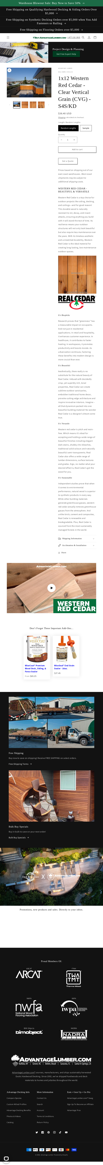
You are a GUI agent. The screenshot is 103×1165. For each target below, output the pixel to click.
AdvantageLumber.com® (23, 1072)
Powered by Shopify (61, 1155)
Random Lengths (68, 127)
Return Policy (43, 1122)
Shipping (61, 117)
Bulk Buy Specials (17, 837)
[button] (8, 37)
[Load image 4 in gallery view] (41, 104)
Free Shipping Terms (18, 764)
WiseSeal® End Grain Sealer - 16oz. (64, 667)
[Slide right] (49, 105)
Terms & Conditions (45, 1116)
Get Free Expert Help (66, 54)
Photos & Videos (14, 1116)
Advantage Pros (74, 1110)
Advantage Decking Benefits (19, 1110)
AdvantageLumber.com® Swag (80, 1098)
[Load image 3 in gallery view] (33, 104)
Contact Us (41, 1098)
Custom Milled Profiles (16, 1104)
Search (40, 1104)
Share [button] (63, 552)
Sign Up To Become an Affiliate (80, 1104)
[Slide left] (10, 105)
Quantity (61, 134)
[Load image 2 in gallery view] (24, 104)
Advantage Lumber (47, 1155)
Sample (85, 127)
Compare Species (14, 1098)
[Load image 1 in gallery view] (16, 104)
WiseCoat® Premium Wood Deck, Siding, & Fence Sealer (35, 668)
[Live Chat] (6, 1158)
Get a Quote (67, 161)
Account (40, 1110)
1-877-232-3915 (73, 37)
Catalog (10, 1122)
